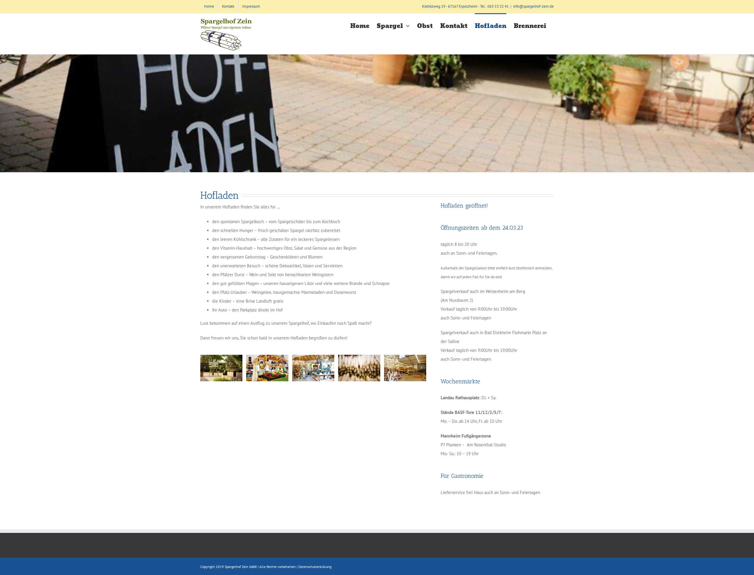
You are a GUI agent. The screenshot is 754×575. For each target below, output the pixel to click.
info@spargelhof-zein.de (533, 6)
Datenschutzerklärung (314, 566)
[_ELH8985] (405, 368)
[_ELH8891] (267, 368)
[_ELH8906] (313, 368)
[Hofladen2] (359, 368)
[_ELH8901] (221, 368)
